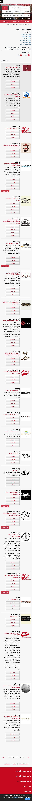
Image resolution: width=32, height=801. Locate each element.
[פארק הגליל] (27, 95)
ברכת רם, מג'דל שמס (11, 431)
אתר (12, 84)
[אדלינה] (27, 67)
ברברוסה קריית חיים (12, 412)
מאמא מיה (16, 631)
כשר (14, 18)
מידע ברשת (27, 786)
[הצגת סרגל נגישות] (1, 1)
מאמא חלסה (15, 615)
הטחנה (17, 491)
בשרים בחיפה (27, 38)
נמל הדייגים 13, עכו (12, 243)
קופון (12, 116)
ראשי (28, 24)
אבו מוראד (16, 127)
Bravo (17, 388)
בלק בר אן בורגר (13, 370)
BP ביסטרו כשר (14, 319)
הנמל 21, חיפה (13, 453)
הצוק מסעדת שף (13, 574)
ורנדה (17, 598)
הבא (3, 757)
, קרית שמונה (14, 616)
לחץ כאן (16, 797)
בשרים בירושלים (26, 36)
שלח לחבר (7, 764)
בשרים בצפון (10, 24)
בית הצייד (16, 351)
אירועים (26, 21)
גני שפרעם (16, 468)
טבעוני (20, 18)
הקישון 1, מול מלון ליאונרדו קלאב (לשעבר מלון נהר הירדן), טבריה (11, 221)
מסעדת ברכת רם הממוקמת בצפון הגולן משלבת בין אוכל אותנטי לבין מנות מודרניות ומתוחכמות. (11, 434)
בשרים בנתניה (27, 42)
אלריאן (17, 271)
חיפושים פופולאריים (24, 781)
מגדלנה (17, 715)
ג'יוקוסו (17, 451)
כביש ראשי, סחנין (13, 599)
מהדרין (8, 18)
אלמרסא (16, 241)
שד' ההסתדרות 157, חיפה (10, 320)
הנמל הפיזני (15, 533)
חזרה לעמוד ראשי (23, 764)
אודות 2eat (27, 791)
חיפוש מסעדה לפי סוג (23, 776)
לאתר (12, 134)
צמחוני (27, 18)
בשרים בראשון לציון (25, 40)
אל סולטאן (16, 197)
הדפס (14, 764)
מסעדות (16, 21)
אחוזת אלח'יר (15, 143)
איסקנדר (16, 162)
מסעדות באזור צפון (20, 24)
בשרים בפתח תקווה (25, 44)
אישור (27, 799)
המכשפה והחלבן (13, 512)
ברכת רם (16, 429)
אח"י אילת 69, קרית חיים (10, 414)
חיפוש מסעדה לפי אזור (23, 771)
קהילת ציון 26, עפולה (12, 390)
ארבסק (17, 300)
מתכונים (5, 21)
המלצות (13, 87)
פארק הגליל (15, 93)
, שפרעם (15, 470)
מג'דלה (17, 684)
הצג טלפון (12, 81)
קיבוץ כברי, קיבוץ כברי (11, 67)
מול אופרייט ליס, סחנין (11, 128)
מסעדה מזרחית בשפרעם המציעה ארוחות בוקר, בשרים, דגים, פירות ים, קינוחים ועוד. (11, 474)
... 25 (10, 757)
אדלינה (17, 66)
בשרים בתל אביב (26, 34)
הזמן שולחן (5, 191)
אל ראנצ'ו (16, 218)
